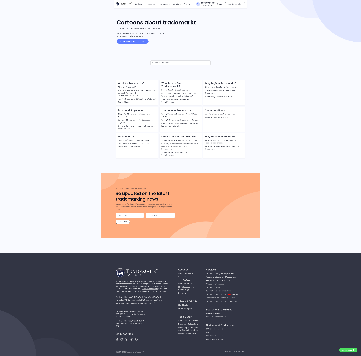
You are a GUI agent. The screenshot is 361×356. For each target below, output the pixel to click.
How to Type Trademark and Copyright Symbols (188, 328)
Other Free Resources (215, 339)
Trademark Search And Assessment (221, 277)
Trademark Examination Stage (174, 152)
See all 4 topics (124, 128)
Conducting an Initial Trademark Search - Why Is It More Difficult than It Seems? (178, 94)
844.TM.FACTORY (208, 3)
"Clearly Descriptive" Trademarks (175, 99)
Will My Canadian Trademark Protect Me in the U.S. (179, 115)
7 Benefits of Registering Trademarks (220, 87)
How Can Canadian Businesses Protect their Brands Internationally (179, 124)
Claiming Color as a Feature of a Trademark (136, 126)
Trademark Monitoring (215, 287)
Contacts (182, 293)
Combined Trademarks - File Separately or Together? (135, 121)
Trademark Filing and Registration (220, 273)
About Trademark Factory (185, 275)
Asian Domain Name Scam (216, 117)
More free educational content (132, 41)
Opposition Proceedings (216, 284)
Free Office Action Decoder (189, 320)
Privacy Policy (239, 351)
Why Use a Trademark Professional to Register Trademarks (221, 141)
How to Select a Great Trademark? (175, 90)
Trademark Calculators (188, 324)
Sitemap (228, 351)
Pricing (187, 4)
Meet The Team (184, 280)
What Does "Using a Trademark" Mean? (134, 140)
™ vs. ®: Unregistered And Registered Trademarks (220, 91)
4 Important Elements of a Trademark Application (134, 115)
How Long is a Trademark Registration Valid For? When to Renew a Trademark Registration (179, 146)
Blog (208, 332)
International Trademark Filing (218, 291)
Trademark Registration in (222, 294)
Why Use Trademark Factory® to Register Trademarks (222, 147)
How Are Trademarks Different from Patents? (137, 99)
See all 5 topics (124, 102)
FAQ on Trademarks (214, 329)
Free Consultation (235, 4)
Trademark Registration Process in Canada (179, 140)
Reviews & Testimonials (216, 317)
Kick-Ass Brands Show (187, 333)
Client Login (183, 305)
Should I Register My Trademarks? (219, 96)
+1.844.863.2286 (207, 5)
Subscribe (122, 222)
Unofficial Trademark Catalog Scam (220, 114)
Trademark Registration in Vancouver (222, 301)
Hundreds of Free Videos (216, 336)
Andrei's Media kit (185, 283)
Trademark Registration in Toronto (220, 298)
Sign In (219, 4)
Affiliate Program (185, 308)
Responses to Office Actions (218, 280)
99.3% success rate (150, 289)
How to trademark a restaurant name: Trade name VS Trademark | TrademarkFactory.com (136, 93)
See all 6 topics (167, 102)
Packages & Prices (213, 313)
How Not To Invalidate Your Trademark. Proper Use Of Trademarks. (134, 145)
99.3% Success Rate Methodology (186, 288)
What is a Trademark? (127, 87)
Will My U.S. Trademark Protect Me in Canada (179, 120)
